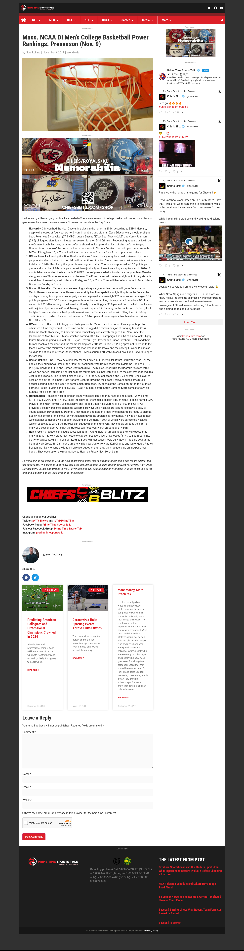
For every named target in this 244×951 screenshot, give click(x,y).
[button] (222, 20)
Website (27, 800)
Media (146, 20)
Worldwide (73, 52)
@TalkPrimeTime (64, 520)
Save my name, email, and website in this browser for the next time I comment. (71, 813)
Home (23, 20)
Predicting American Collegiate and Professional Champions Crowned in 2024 (41, 628)
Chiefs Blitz (174, 96)
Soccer (126, 20)
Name (26, 774)
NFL (34, 20)
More (165, 20)
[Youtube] (221, 7)
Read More (33, 670)
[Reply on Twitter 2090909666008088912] (161, 266)
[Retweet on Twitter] (164, 91)
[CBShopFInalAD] (87, 210)
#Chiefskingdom (168, 106)
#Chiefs (183, 106)
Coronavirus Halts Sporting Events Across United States (87, 624)
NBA (69, 20)
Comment (29, 732)
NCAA (105, 20)
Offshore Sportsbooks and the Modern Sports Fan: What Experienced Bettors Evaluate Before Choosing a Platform (190, 870)
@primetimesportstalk (49, 532)
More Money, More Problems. (130, 592)
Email (26, 787)
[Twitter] (209, 7)
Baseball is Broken (170, 922)
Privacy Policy (151, 930)
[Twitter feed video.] (177, 153)
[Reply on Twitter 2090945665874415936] (161, 171)
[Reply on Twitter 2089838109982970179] (161, 314)
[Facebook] (215, 7)
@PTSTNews (40, 520)
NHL (87, 20)
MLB (52, 20)
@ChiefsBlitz (192, 96)
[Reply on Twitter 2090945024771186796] (161, 112)
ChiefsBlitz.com (191, 336)
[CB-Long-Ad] (87, 500)
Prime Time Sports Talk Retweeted (182, 91)
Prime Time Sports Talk (56, 524)
